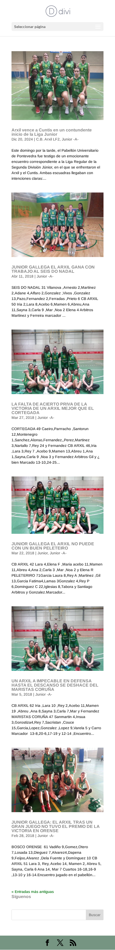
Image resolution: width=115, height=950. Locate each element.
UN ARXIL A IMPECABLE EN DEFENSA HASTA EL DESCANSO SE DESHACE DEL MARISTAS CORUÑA (54, 685)
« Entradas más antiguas (32, 891)
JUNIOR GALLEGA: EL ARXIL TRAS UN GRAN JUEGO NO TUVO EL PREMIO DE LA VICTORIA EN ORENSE (55, 826)
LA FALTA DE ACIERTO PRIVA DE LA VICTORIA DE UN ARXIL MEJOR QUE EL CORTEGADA (52, 408)
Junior (42, 553)
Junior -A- (70, 139)
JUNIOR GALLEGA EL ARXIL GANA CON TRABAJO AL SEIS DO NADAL (53, 269)
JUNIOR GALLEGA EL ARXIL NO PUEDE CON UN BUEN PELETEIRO (52, 546)
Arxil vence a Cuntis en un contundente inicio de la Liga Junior (51, 132)
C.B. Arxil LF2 (48, 139)
